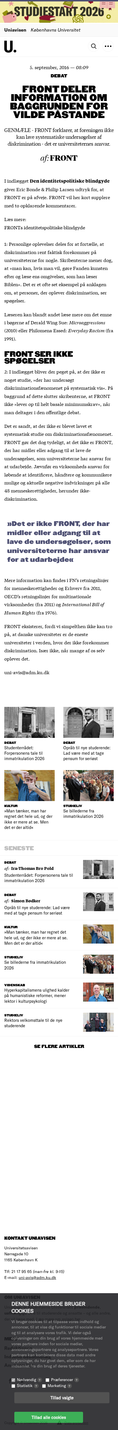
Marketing (59, 1385)
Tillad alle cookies (49, 1417)
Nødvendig (28, 1379)
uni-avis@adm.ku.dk (37, 1277)
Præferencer (64, 1379)
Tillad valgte (62, 1397)
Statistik (27, 1385)
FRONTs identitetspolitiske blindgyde (44, 227)
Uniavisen (15, 29)
